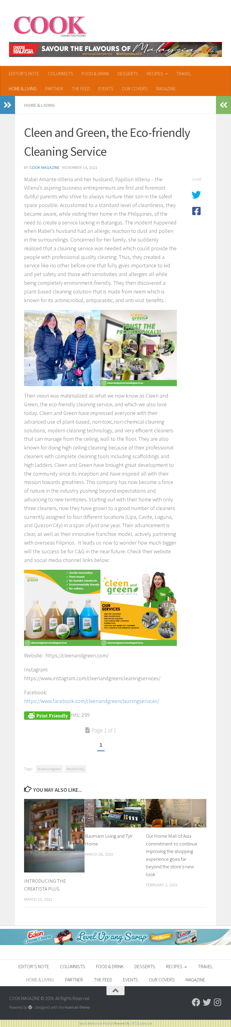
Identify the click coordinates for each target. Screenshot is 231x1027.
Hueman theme (77, 1007)
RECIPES (155, 74)
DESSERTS (128, 74)
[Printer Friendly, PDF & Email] (47, 715)
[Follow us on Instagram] (218, 1002)
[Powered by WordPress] (30, 1007)
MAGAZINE (166, 89)
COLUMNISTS (60, 74)
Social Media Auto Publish (96, 1023)
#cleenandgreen (49, 769)
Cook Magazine (44, 167)
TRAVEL (183, 74)
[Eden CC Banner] (115, 943)
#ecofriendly (75, 769)
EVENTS (105, 89)
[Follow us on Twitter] (207, 1002)
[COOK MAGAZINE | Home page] (50, 25)
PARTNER (54, 89)
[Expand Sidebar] (7, 105)
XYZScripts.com (141, 1023)
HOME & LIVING (23, 89)
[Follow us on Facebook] (196, 1002)
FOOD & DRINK (95, 74)
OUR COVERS (135, 89)
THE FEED (81, 89)
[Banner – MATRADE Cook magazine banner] (115, 49)
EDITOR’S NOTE (24, 74)
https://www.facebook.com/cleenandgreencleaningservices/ (91, 701)
